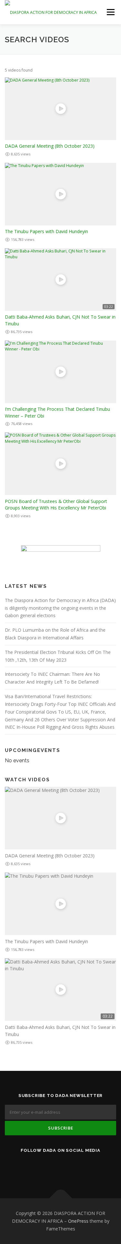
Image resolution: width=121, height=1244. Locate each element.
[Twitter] (52, 1167)
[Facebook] (68, 1167)
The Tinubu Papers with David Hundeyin (46, 231)
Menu (110, 12)
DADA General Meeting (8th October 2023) (50, 146)
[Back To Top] (60, 1198)
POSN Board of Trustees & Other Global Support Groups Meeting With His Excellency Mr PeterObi (56, 504)
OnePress (78, 1221)
